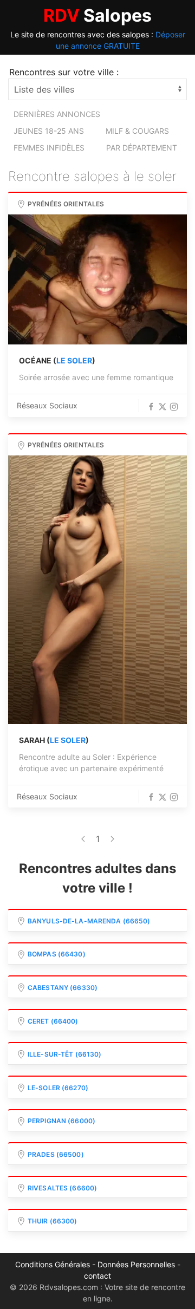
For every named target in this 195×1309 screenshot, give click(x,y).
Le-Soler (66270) (58, 1088)
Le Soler (74, 360)
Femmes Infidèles (49, 147)
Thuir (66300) (52, 1221)
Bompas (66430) (57, 954)
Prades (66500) (56, 1154)
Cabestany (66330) (63, 988)
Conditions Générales (52, 1264)
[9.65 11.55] (97, 589)
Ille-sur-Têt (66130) (64, 1054)
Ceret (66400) (53, 1021)
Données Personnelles (136, 1264)
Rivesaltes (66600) (62, 1188)
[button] (151, 406)
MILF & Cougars (137, 130)
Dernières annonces (57, 114)
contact (97, 1275)
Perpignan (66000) (61, 1121)
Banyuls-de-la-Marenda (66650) (89, 921)
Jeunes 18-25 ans (49, 130)
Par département (141, 147)
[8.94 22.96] (97, 279)
